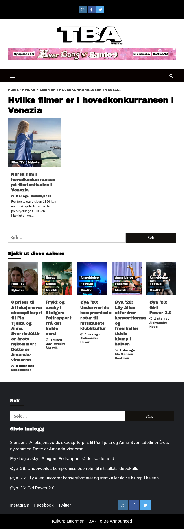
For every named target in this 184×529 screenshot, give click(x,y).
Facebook (44, 505)
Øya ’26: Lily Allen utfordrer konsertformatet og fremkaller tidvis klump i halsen (84, 478)
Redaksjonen (41, 196)
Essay (50, 277)
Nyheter (34, 162)
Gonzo (51, 283)
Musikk (51, 290)
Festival (87, 283)
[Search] (171, 76)
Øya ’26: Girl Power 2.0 (32, 488)
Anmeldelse (90, 277)
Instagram (19, 505)
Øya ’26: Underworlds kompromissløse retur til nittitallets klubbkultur (75, 468)
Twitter (64, 505)
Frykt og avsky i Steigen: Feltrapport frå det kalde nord (59, 318)
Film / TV (17, 162)
